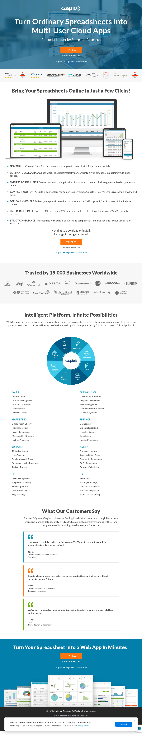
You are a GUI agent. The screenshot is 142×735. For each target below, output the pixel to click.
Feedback (84, 715)
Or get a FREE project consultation (71, 61)
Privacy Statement (60, 715)
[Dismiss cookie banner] (134, 720)
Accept (124, 724)
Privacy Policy (83, 726)
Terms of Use (74, 715)
